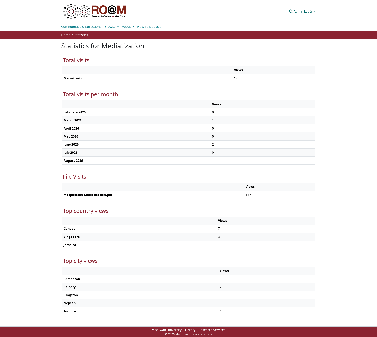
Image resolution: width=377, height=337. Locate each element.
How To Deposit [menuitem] (149, 27)
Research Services (212, 330)
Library (190, 330)
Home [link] (65, 35)
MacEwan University (167, 330)
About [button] (127, 27)
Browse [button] (110, 27)
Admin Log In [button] (304, 11)
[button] (94, 11)
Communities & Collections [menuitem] (81, 27)
